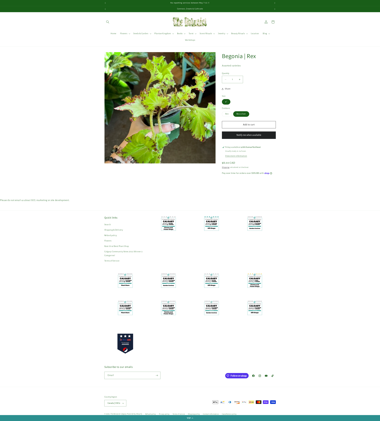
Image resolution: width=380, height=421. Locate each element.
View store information (236, 156)
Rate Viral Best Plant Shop (116, 246)
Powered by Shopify (134, 414)
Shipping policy (194, 414)
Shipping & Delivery (113, 230)
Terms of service (179, 414)
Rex (228, 115)
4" (226, 102)
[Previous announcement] (105, 3)
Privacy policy (164, 414)
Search (107, 224)
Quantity (225, 73)
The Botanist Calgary (118, 414)
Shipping (225, 167)
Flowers (107, 241)
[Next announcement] (274, 3)
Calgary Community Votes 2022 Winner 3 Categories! (123, 253)
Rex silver (241, 114)
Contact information (211, 414)
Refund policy (110, 235)
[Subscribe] (156, 375)
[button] (190, 418)
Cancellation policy (229, 414)
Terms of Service (111, 261)
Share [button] (227, 89)
